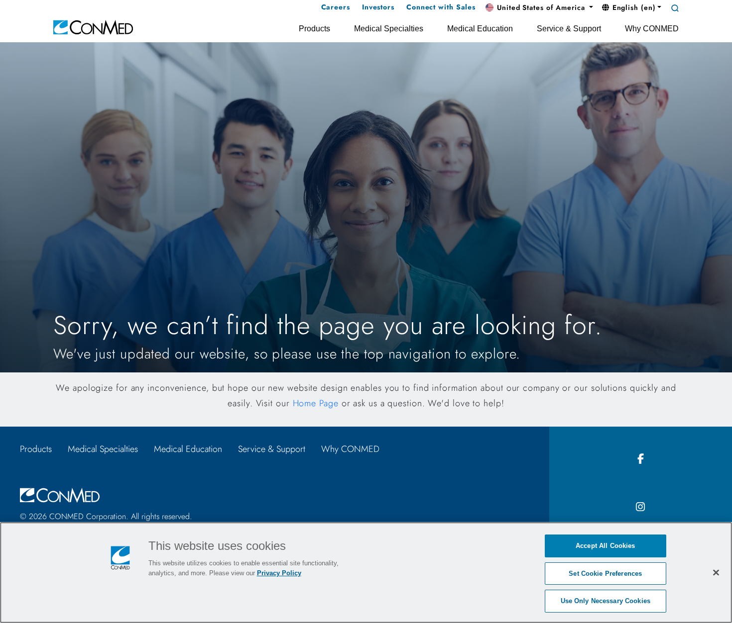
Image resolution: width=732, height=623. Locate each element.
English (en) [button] (633, 7)
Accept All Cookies (605, 545)
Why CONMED (350, 449)
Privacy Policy (279, 573)
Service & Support (271, 449)
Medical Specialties (103, 449)
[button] (539, 8)
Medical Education (188, 449)
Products (36, 449)
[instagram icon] (641, 507)
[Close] (716, 572)
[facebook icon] (641, 459)
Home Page (316, 403)
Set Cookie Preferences (605, 573)
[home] (93, 26)
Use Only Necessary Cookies (605, 601)
